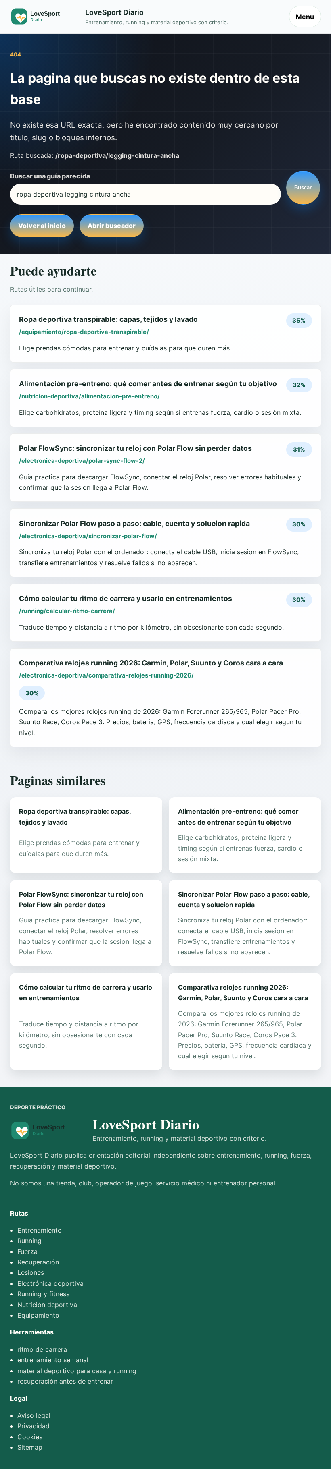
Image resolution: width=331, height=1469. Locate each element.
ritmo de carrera (42, 1349)
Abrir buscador (112, 226)
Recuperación (38, 1262)
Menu (305, 16)
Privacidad (33, 1426)
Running (29, 1241)
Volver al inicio (42, 226)
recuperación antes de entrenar (65, 1381)
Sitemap (29, 1447)
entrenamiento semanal (52, 1360)
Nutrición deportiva (47, 1305)
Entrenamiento (39, 1230)
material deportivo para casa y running (76, 1371)
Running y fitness (43, 1294)
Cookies (29, 1437)
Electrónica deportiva (50, 1283)
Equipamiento (38, 1315)
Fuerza (27, 1251)
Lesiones (30, 1272)
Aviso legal (33, 1415)
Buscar (303, 187)
